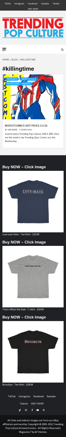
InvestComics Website (18, 84)
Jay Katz (13, 130)
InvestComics (29, 79)
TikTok (8, 3)
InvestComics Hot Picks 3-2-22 (26, 125)
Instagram (19, 3)
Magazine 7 (25, 431)
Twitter (56, 3)
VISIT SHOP (33, 8)
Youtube (45, 3)
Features (12, 79)
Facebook (32, 3)
